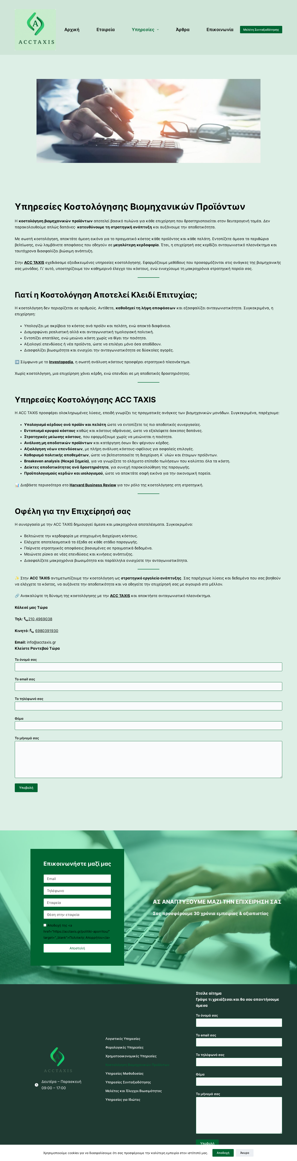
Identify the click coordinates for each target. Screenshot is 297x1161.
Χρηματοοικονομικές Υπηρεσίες (131, 1056)
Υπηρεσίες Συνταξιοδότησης (128, 1082)
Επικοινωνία (220, 29)
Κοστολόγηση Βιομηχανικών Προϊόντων (137, 1065)
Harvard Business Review (93, 485)
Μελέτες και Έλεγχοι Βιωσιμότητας (133, 1091)
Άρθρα (183, 29)
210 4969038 (40, 619)
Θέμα (19, 718)
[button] (77, 948)
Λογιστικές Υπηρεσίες (122, 1039)
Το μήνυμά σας (27, 738)
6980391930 (46, 631)
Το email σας (25, 679)
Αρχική (71, 29)
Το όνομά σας (26, 659)
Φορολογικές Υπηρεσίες (124, 1047)
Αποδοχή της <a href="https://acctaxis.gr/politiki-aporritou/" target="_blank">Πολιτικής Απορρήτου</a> (76, 931)
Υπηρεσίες (143, 29)
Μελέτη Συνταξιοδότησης (261, 29)
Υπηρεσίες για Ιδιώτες (122, 1099)
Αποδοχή (223, 1152)
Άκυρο (244, 1152)
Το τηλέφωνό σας (29, 699)
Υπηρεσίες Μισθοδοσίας (124, 1073)
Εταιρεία (106, 29)
